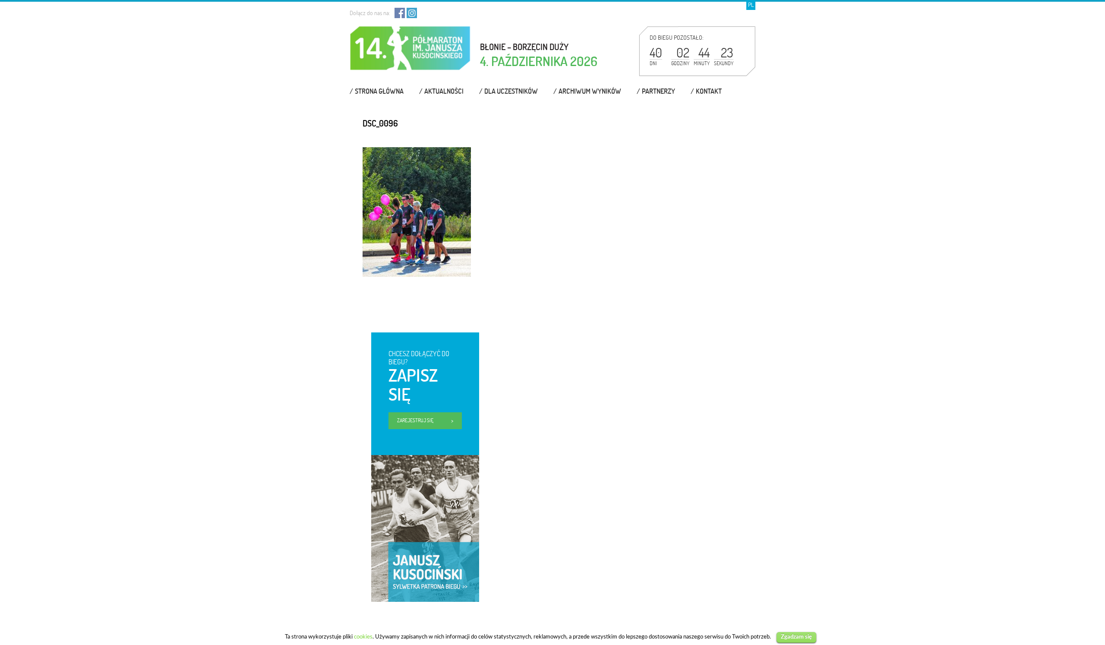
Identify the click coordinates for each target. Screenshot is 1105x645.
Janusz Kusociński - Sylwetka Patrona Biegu (415, 463)
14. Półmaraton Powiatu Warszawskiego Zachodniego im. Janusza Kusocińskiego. (410, 52)
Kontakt (709, 91)
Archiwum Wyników (590, 91)
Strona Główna (379, 91)
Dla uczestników (511, 91)
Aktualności (444, 91)
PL (751, 5)
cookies (363, 637)
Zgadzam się (796, 637)
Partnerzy (658, 91)
